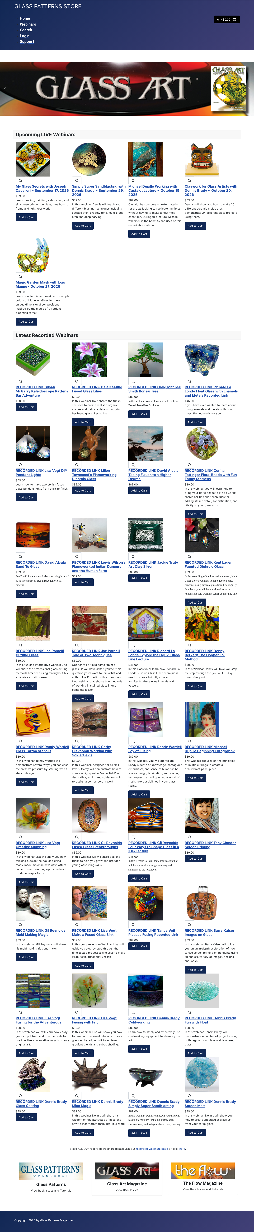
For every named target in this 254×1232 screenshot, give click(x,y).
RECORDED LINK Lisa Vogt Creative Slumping (38, 845)
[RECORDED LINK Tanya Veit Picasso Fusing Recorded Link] (145, 903)
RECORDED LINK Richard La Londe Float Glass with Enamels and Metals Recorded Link (211, 391)
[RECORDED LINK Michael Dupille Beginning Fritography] (202, 719)
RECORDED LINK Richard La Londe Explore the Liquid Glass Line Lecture (154, 655)
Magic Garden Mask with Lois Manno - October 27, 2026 (40, 284)
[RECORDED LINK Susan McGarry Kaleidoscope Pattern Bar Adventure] (33, 359)
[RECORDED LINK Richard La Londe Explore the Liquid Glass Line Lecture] (145, 623)
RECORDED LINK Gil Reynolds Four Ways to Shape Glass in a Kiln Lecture (153, 847)
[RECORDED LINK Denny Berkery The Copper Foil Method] (202, 623)
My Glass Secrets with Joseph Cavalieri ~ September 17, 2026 (42, 188)
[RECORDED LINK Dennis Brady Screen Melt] (202, 1074)
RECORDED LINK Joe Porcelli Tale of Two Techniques (96, 653)
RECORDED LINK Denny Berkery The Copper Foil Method (205, 655)
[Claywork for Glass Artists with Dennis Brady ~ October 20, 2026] (202, 159)
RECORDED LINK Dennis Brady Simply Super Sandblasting (154, 1104)
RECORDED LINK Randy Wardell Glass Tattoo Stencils (42, 749)
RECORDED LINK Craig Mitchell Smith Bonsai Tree (154, 389)
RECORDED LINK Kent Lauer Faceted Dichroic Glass (208, 564)
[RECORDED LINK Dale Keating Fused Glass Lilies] (89, 359)
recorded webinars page (152, 1148)
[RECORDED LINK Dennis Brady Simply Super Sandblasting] (145, 1074)
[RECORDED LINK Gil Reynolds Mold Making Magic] (33, 903)
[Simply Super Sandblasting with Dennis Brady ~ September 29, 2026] (89, 159)
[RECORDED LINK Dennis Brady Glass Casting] (33, 1074)
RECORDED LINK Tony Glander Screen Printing (210, 845)
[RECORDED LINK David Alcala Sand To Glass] (33, 535)
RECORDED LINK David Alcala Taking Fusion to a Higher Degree (153, 475)
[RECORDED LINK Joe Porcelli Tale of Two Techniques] (89, 623)
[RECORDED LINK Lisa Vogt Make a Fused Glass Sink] (89, 903)
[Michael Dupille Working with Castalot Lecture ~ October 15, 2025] (145, 159)
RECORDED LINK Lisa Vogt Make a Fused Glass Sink (94, 932)
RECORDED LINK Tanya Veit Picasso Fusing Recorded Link (153, 932)
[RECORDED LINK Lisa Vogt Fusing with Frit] (89, 990)
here (182, 1148)
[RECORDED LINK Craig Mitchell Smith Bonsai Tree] (145, 359)
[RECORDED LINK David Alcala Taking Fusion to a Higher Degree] (145, 443)
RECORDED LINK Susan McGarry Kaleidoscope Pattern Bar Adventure (42, 391)
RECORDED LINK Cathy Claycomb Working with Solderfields (92, 751)
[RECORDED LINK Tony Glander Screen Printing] (202, 815)
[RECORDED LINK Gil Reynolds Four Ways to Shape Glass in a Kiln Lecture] (145, 815)
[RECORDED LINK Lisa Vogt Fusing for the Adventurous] (33, 990)
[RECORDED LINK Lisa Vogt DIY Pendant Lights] (33, 443)
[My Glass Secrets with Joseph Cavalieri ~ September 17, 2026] (33, 159)
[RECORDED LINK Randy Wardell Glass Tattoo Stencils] (33, 719)
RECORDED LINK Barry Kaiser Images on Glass (209, 932)
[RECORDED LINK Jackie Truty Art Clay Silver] (145, 535)
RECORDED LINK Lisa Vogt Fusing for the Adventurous (38, 1020)
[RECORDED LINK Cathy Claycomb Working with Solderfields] (89, 719)
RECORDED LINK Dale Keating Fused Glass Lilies (97, 389)
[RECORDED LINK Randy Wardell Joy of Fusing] (145, 719)
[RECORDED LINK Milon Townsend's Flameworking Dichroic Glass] (89, 443)
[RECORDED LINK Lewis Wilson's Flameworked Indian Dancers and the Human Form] (89, 535)
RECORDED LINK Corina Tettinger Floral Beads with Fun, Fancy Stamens (211, 475)
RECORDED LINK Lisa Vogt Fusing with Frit (94, 1020)
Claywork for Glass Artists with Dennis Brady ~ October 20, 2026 (211, 190)
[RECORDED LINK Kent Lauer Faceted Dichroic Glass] (202, 535)
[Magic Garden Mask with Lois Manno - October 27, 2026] (33, 255)
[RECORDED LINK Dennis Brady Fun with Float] (202, 990)
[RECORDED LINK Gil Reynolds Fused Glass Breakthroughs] (89, 815)
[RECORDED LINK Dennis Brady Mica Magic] (89, 1074)
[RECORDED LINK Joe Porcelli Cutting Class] (33, 623)
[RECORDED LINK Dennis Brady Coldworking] (145, 990)
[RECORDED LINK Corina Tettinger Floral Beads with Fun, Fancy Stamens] (202, 443)
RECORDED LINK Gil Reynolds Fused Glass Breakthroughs (97, 845)
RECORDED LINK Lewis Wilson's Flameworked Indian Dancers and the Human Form (98, 566)
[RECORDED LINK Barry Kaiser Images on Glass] (202, 903)
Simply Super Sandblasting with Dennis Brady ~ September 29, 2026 (99, 190)
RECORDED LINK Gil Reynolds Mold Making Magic (40, 932)
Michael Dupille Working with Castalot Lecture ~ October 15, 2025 (154, 190)
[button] (5, 89)
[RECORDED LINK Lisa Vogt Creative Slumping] (33, 815)
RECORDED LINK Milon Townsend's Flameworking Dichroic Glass (94, 475)
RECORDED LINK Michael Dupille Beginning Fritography (210, 749)
